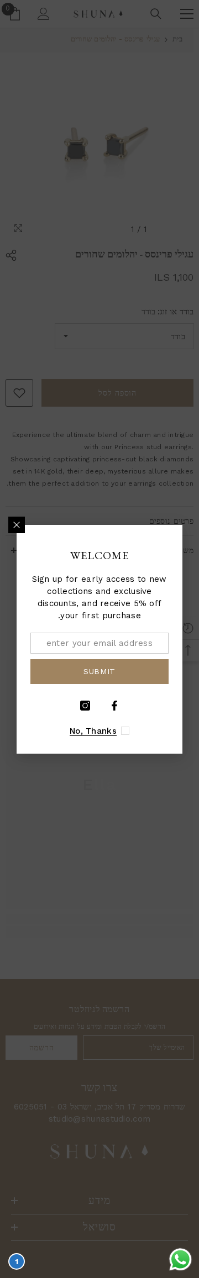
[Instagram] (85, 705)
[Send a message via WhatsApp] (180, 1259)
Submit (99, 671)
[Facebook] (114, 705)
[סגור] (16, 525)
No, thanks (93, 731)
